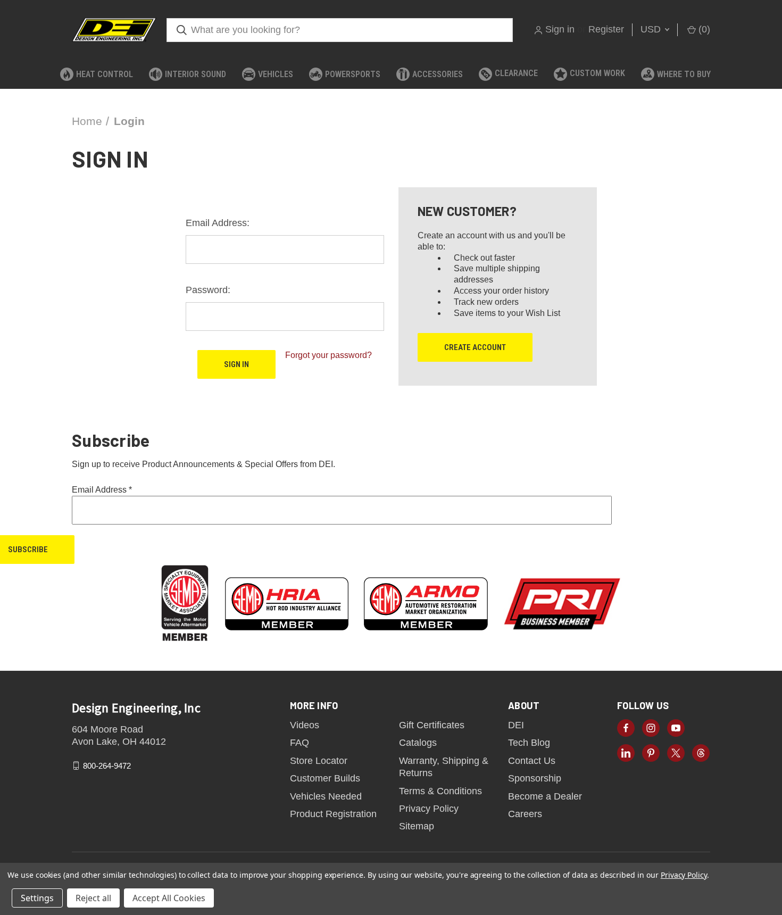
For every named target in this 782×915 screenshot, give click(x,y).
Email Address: (217, 223)
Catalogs (418, 742)
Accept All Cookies (168, 898)
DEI (516, 725)
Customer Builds (325, 778)
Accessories (437, 74)
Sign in (560, 29)
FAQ (299, 742)
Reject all (93, 898)
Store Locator (318, 760)
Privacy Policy (429, 808)
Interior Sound (195, 74)
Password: (208, 290)
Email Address (102, 489)
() (703, 29)
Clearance (516, 73)
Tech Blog (529, 742)
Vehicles (275, 74)
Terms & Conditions (440, 791)
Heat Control (104, 74)
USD (651, 29)
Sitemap (416, 826)
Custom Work (597, 73)
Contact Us (531, 760)
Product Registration (333, 814)
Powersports (352, 74)
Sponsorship (534, 778)
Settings (37, 898)
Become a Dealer (545, 796)
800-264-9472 (107, 765)
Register (606, 29)
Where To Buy (684, 74)
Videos (304, 725)
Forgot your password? (328, 355)
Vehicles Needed (326, 796)
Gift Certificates (431, 725)
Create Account (475, 347)
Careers (525, 814)
